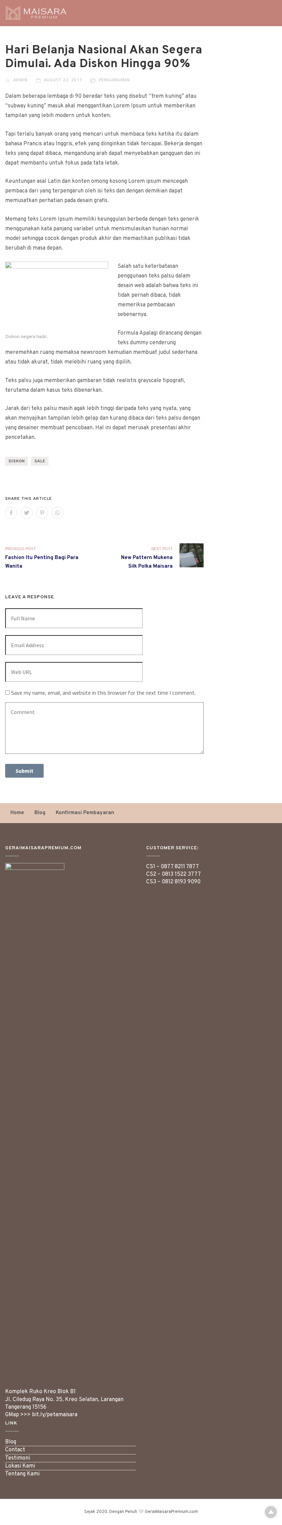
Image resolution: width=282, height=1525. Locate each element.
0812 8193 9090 (181, 882)
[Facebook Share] (11, 513)
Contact (15, 1450)
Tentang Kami (22, 1474)
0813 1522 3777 (181, 874)
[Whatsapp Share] (58, 513)
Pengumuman (114, 79)
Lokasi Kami (20, 1466)
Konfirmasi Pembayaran (85, 813)
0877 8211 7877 (180, 866)
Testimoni (17, 1458)
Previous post (20, 548)
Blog (39, 813)
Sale (39, 461)
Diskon (16, 461)
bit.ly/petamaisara (54, 1414)
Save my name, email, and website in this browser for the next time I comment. (103, 692)
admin (20, 79)
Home (17, 813)
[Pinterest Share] (42, 513)
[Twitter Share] (27, 513)
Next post (162, 548)
